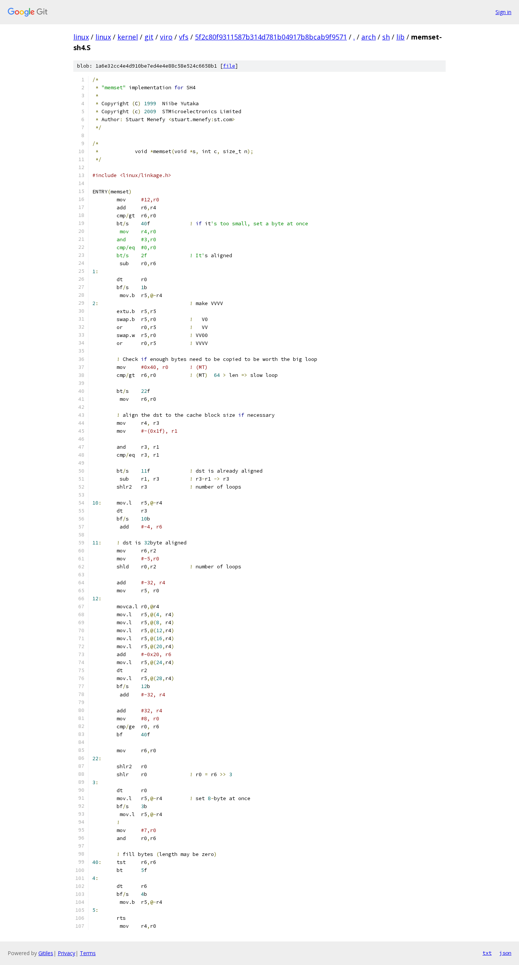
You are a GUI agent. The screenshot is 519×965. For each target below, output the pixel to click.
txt (487, 952)
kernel (127, 36)
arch (368, 36)
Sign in (503, 12)
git (148, 36)
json (505, 952)
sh (386, 36)
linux (81, 36)
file (229, 66)
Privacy (66, 953)
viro (166, 36)
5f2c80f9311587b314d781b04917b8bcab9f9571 (271, 36)
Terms (88, 953)
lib (400, 36)
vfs (183, 36)
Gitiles (45, 953)
